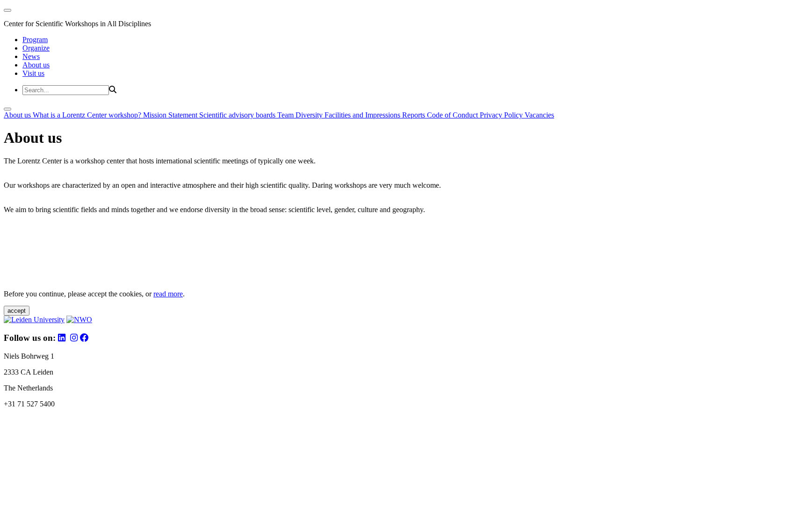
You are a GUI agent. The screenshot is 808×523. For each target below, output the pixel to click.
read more (168, 294)
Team (286, 115)
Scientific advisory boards (238, 115)
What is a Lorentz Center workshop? (88, 115)
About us (36, 65)
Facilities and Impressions (363, 115)
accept (16, 310)
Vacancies (539, 115)
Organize (36, 48)
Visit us (33, 73)
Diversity (310, 115)
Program (35, 40)
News (31, 56)
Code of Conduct (453, 115)
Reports (414, 115)
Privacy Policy (502, 115)
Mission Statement (171, 115)
